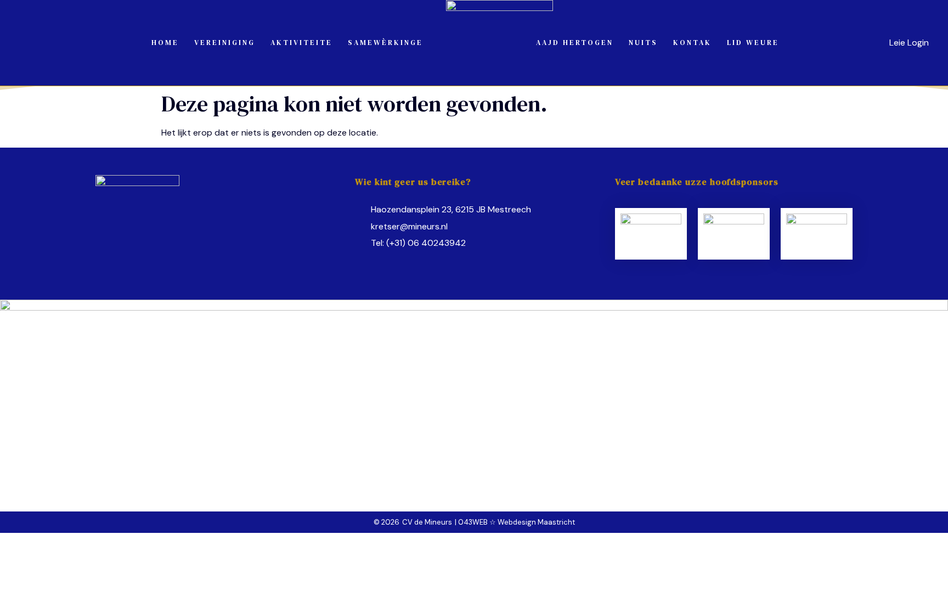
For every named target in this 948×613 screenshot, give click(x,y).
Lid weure (753, 42)
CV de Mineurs (427, 522)
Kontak (692, 42)
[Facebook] (361, 262)
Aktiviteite (301, 42)
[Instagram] (382, 262)
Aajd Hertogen (574, 42)
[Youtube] (403, 262)
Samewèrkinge (385, 42)
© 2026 (386, 522)
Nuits (643, 42)
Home (165, 42)
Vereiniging (224, 42)
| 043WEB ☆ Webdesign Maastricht (515, 522)
